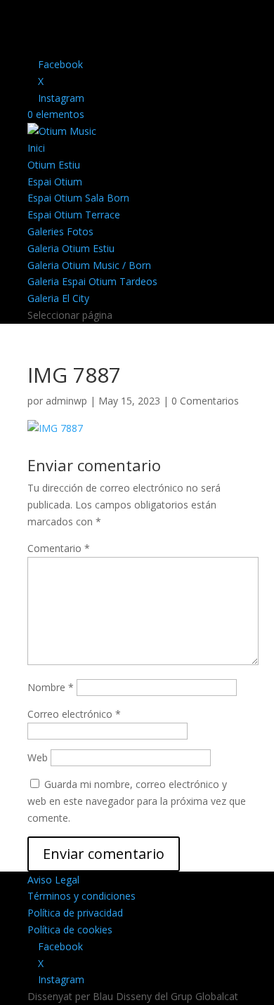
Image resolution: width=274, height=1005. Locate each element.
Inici (36, 148)
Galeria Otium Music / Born (89, 265)
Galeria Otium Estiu (71, 248)
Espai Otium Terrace (73, 214)
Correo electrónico (74, 714)
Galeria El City (58, 298)
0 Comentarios (205, 400)
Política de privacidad (75, 912)
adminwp (66, 400)
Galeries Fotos (60, 231)
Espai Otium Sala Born (78, 197)
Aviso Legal (53, 879)
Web (37, 757)
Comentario (58, 548)
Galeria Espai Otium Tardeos (92, 281)
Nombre (50, 687)
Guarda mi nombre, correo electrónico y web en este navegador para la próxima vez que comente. (136, 801)
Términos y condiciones (81, 895)
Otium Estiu (53, 164)
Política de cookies (69, 929)
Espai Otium (54, 181)
